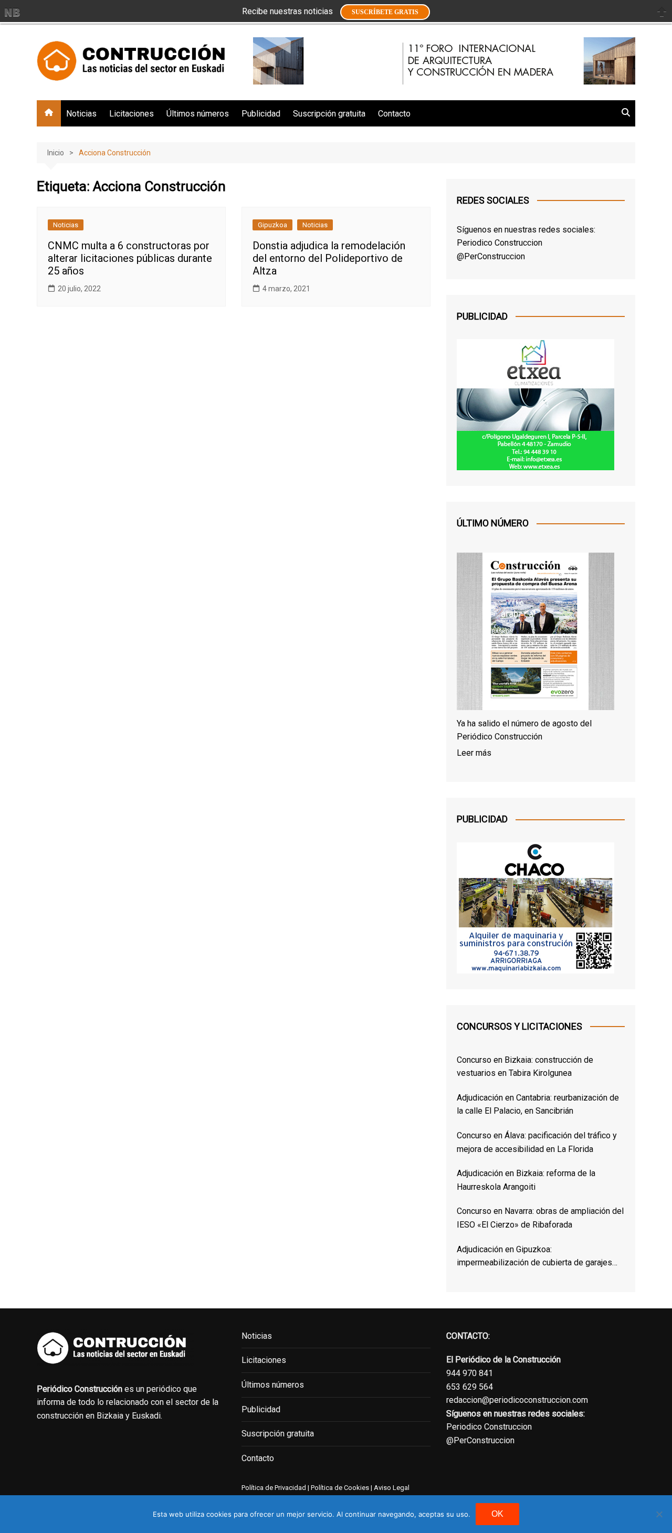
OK (497, 1513)
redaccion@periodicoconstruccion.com (517, 1400)
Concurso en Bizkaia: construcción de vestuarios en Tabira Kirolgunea (525, 1067)
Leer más (474, 753)
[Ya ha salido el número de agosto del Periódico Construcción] (535, 633)
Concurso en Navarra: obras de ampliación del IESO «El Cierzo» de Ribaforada (540, 1218)
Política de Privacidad (274, 1488)
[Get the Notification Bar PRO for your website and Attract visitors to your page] (12, 12)
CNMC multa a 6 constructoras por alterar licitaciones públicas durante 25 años (130, 258)
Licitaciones (131, 114)
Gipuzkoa (272, 225)
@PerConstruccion (491, 256)
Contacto (394, 114)
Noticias (81, 114)
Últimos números (197, 114)
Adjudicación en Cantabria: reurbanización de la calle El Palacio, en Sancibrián (538, 1104)
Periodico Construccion (499, 243)
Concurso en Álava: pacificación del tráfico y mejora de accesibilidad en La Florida (537, 1142)
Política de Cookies (339, 1488)
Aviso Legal (392, 1488)
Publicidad (261, 114)
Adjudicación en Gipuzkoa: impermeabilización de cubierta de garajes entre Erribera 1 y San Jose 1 (534, 1257)
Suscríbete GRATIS (385, 12)
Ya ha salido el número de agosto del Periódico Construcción (524, 730)
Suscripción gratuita (329, 114)
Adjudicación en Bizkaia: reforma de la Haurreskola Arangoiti (526, 1180)
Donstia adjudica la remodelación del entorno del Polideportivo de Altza (329, 258)
